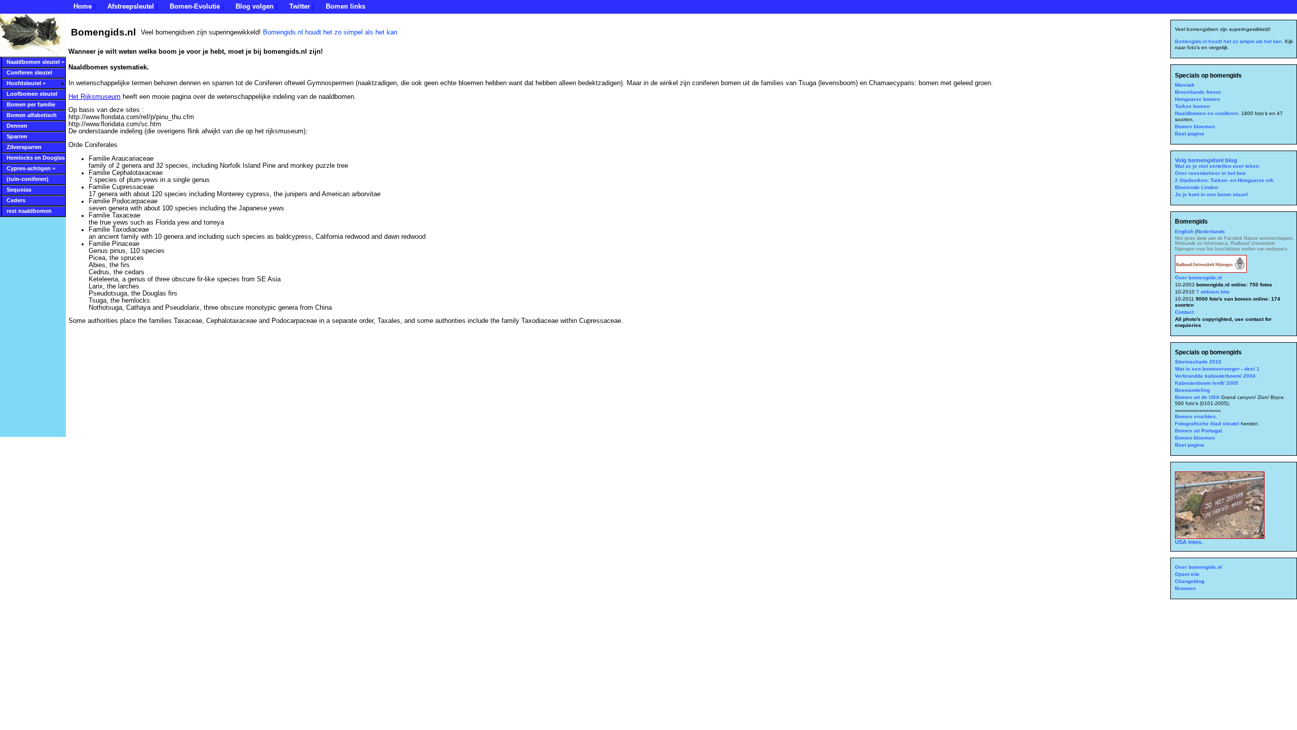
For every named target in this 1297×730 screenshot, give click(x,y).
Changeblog (1189, 581)
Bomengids (1191, 221)
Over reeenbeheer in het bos (1210, 173)
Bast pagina (1189, 133)
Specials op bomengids (1208, 75)
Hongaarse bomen (1197, 99)
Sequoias (19, 190)
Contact (1184, 312)
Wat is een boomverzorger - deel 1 (1217, 369)
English (1185, 231)
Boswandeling (1192, 390)
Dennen (17, 126)
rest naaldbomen (29, 211)
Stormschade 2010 (1198, 361)
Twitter (299, 6)
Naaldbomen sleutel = (35, 62)
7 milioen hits (1212, 292)
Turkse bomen (1192, 106)
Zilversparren (24, 147)
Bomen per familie (31, 104)
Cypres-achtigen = (31, 168)
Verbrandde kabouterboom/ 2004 (1215, 376)
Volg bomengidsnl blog (1206, 160)
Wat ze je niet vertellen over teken (1217, 166)
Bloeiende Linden (1196, 187)
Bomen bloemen (1195, 126)
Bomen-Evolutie (195, 6)
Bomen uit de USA (1198, 397)
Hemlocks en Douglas (36, 158)
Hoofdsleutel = (26, 83)
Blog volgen (255, 6)
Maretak (1185, 85)
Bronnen (1185, 588)
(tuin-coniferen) (28, 179)
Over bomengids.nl (1198, 277)
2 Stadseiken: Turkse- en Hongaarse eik (1224, 180)
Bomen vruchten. (1196, 416)
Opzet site (1187, 574)
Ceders (16, 200)
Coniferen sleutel (29, 72)
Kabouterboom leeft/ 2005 (1206, 383)
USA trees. (1189, 542)
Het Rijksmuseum (94, 96)
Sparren (17, 136)
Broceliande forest (1197, 92)
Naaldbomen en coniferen (1206, 113)
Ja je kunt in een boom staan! (1211, 194)
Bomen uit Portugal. (1199, 430)
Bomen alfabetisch (32, 115)
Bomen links (345, 6)
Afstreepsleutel (130, 6)
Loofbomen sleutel (32, 94)
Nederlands (1211, 231)
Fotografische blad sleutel (1208, 423)
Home (82, 6)
